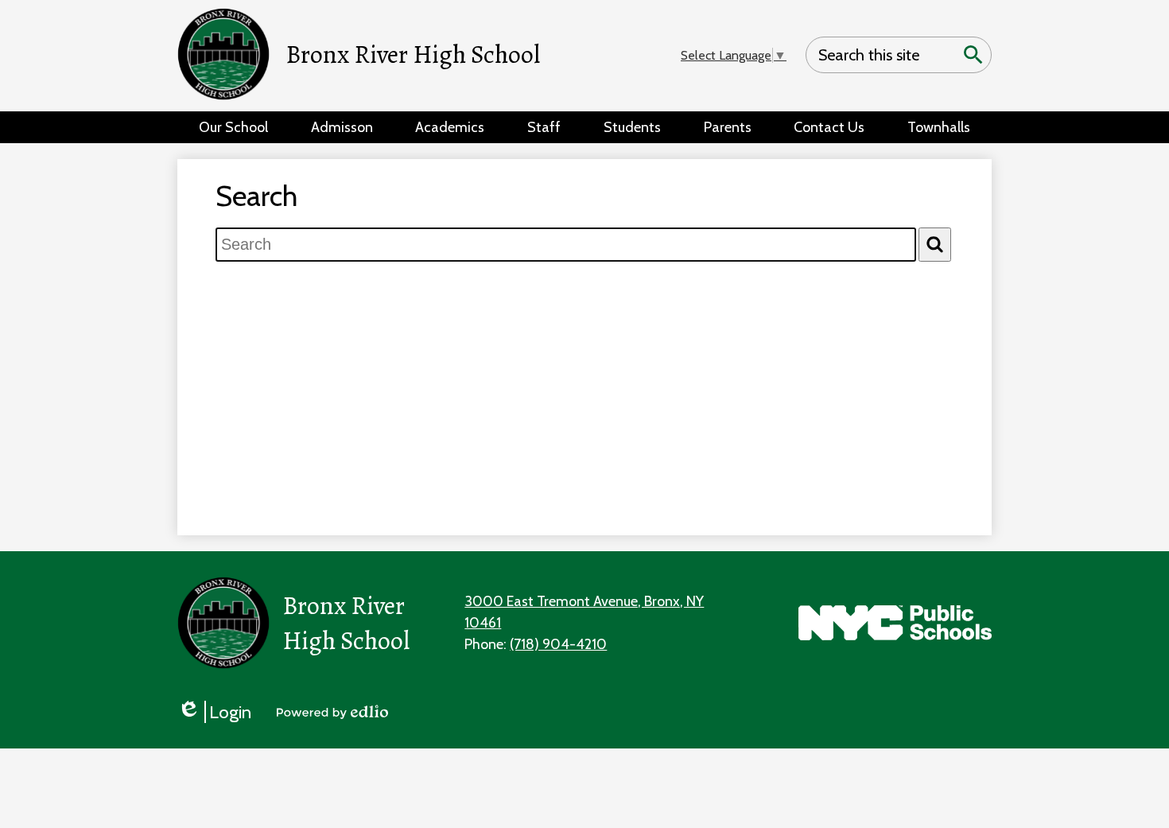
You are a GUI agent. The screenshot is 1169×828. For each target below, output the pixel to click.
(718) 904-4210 (558, 644)
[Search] (934, 244)
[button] (233, 127)
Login (214, 712)
